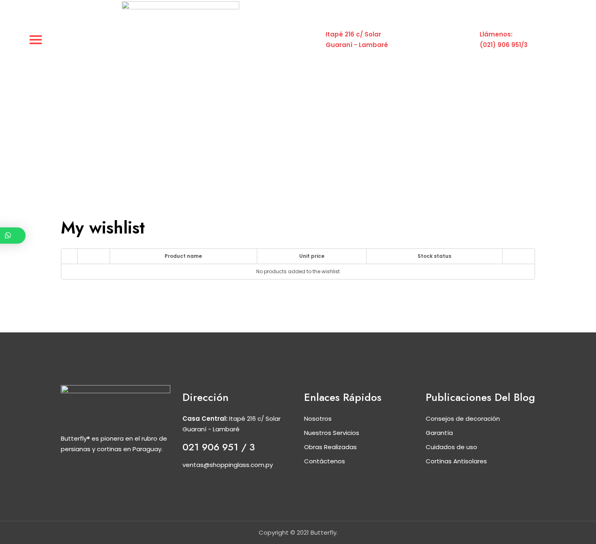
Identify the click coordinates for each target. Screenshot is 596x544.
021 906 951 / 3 (218, 447)
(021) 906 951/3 (503, 45)
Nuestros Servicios (331, 432)
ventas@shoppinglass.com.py (227, 464)
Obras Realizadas (330, 447)
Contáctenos (324, 461)
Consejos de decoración (463, 418)
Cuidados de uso (451, 447)
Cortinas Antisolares (456, 461)
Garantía (439, 432)
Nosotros (318, 418)
